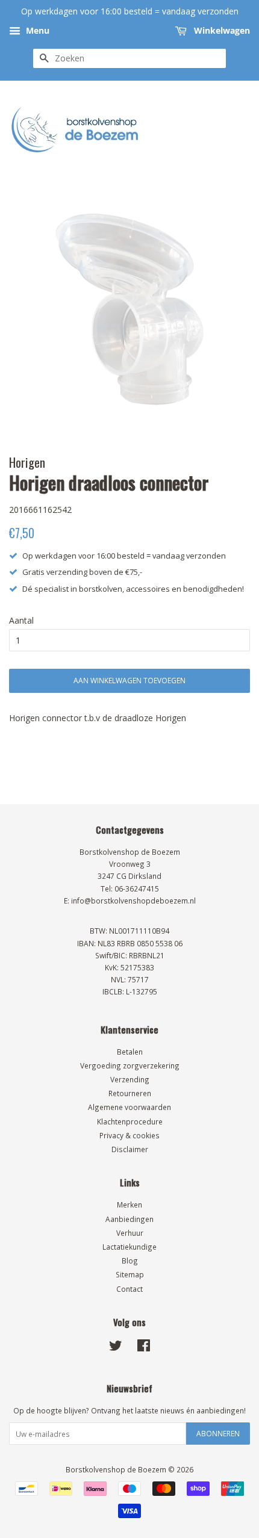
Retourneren (129, 1093)
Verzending (129, 1079)
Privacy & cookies (129, 1135)
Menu (36, 30)
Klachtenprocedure (130, 1121)
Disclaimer (129, 1149)
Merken (129, 1204)
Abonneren (218, 1433)
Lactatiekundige (129, 1246)
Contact (129, 1289)
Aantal (21, 620)
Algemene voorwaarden (129, 1107)
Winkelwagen (221, 30)
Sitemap (130, 1274)
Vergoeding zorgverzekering (129, 1065)
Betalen (130, 1051)
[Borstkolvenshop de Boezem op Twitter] (115, 1348)
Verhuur (129, 1233)
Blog (130, 1260)
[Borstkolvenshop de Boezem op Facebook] (144, 1348)
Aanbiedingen (129, 1219)
